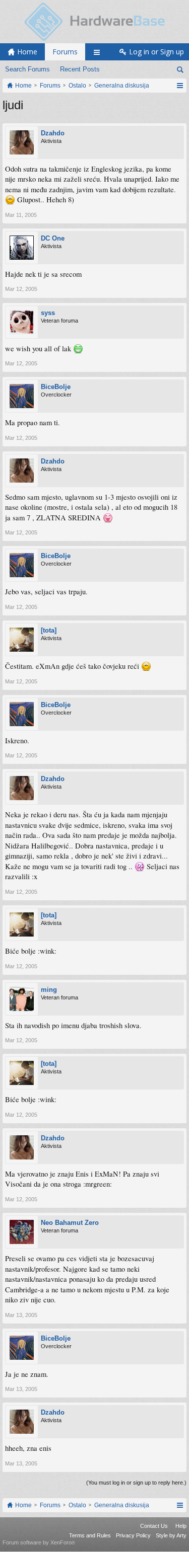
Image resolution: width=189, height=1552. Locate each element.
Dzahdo (53, 133)
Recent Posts (80, 69)
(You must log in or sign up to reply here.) (136, 1483)
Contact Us (154, 1526)
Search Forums (27, 69)
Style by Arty (171, 1535)
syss (48, 313)
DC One (53, 238)
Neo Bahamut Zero (70, 1222)
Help (180, 1526)
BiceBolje (56, 387)
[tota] (48, 630)
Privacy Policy (133, 1535)
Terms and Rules (90, 1535)
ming (49, 989)
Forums (65, 51)
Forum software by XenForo (39, 1542)
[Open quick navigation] (179, 86)
